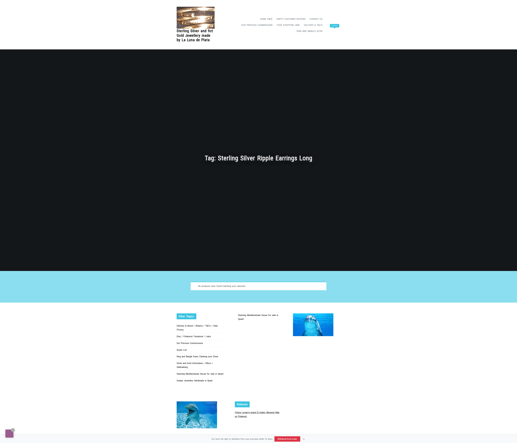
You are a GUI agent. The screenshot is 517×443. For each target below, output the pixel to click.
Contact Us (316, 19)
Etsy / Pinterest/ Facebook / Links (194, 336)
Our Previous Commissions (257, 25)
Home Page (266, 19)
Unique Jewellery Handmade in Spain (195, 380)
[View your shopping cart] (334, 31)
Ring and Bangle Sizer (309, 31)
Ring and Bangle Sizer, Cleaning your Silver (197, 356)
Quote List (182, 350)
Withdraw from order (287, 439)
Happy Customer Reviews (290, 19)
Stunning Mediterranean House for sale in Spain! (200, 374)
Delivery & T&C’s (313, 25)
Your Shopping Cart (288, 25)
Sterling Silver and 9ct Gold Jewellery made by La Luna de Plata (195, 35)
